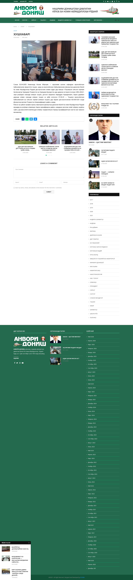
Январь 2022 (92, 501)
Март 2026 (91, 344)
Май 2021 (91, 525)
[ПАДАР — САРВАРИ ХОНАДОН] (94, 174)
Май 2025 (91, 384)
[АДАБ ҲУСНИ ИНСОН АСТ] (94, 163)
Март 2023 (91, 458)
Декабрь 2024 (92, 403)
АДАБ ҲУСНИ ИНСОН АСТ (109, 161)
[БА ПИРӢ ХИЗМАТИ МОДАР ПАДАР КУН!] (94, 185)
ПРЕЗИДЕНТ (94, 286)
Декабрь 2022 (92, 462)
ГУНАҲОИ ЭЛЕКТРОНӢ (83, 20)
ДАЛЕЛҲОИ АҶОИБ (96, 235)
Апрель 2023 (92, 454)
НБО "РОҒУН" (94, 278)
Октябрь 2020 (92, 549)
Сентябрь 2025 (92, 368)
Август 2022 (91, 478)
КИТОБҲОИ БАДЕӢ (96, 251)
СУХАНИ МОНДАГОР (96, 298)
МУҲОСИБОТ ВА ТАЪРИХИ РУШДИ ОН (110, 104)
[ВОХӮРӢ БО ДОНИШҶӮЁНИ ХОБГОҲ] (6, 549)
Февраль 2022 (92, 498)
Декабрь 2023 (92, 427)
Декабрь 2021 (92, 505)
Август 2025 (91, 372)
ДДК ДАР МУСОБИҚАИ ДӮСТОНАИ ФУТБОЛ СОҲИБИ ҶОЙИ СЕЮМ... (25, 148)
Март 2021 (91, 533)
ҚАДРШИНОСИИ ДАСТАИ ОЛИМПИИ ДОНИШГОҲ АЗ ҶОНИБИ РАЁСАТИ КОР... (72, 148)
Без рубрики (94, 227)
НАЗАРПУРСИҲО (95, 270)
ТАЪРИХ (16, 1)
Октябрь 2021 (92, 513)
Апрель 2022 (92, 490)
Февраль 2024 (92, 419)
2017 (91, 200)
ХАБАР (22, 26)
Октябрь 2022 (92, 470)
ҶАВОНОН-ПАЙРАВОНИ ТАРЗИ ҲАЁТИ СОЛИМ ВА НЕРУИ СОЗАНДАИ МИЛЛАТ (49, 148)
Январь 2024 (92, 423)
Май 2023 (91, 450)
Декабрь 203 (92, 568)
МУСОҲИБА (93, 266)
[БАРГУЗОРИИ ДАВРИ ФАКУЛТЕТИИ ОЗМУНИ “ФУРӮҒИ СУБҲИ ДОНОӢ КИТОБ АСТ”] (6, 571)
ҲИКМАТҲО (93, 310)
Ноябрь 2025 (92, 360)
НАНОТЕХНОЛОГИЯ (96, 274)
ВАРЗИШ (93, 231)
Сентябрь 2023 (92, 439)
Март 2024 (91, 415)
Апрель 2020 (92, 564)
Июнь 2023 (91, 447)
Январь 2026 (92, 352)
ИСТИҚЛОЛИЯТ (95, 243)
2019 (91, 208)
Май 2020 (91, 560)
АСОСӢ (17, 20)
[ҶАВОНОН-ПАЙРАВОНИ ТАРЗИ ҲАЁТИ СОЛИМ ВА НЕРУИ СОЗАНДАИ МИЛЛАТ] (49, 137)
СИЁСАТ (33, 20)
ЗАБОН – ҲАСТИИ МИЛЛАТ (100, 142)
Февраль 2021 (92, 537)
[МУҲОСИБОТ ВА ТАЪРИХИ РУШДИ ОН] (94, 106)
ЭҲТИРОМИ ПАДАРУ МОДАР (108, 151)
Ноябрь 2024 (92, 407)
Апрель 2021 (92, 529)
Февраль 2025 (92, 395)
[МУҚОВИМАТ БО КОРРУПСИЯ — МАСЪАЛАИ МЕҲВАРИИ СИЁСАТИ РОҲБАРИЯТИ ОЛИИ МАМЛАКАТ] (6, 558)
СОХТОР (24, 20)
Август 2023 (91, 443)
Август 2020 (91, 556)
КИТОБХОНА (98, 20)
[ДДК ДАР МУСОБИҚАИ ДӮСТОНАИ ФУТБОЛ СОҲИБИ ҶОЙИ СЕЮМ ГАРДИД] (25, 137)
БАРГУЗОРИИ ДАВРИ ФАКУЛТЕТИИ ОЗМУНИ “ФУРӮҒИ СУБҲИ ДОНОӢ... (20, 572)
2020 (91, 211)
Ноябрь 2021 (92, 509)
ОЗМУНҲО (93, 282)
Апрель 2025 (92, 388)
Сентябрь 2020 (92, 552)
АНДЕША (52, 20)
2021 (91, 215)
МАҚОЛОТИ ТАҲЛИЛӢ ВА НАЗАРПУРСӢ (102, 259)
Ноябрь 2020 (92, 545)
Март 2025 (91, 392)
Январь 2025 (92, 399)
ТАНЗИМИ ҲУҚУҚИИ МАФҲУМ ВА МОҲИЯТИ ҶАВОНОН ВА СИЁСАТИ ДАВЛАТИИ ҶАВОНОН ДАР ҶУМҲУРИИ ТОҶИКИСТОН (110, 40)
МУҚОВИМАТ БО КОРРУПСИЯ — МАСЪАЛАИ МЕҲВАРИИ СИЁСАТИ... (20, 559)
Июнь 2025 (91, 380)
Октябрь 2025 (92, 364)
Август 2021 (91, 521)
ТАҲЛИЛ (43, 20)
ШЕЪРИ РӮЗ (93, 314)
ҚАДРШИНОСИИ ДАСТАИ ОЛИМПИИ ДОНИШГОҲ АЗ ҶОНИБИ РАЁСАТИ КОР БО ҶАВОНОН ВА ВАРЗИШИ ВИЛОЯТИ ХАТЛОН (110, 81)
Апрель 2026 (92, 341)
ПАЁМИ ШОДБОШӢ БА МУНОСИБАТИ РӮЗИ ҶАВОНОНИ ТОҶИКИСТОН (110, 94)
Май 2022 (91, 486)
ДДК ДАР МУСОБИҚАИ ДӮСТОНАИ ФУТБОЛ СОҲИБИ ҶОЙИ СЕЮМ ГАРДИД (108, 54)
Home (15, 26)
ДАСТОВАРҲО (94, 239)
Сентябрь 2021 (92, 517)
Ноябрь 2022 (92, 466)
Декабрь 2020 (92, 541)
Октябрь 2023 (92, 435)
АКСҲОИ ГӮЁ (23, 1)
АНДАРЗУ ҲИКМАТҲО (65, 20)
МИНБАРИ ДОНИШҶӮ (97, 262)
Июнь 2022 (91, 482)
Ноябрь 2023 (92, 431)
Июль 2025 (91, 376)
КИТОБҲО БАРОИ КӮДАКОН (98, 247)
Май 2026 (91, 337)
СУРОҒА (31, 1)
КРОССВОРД (94, 255)
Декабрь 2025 (92, 356)
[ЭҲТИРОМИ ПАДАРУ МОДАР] (94, 153)
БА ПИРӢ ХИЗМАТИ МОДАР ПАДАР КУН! (108, 184)
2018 (91, 204)
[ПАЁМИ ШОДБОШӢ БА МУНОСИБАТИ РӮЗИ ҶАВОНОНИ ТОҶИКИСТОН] (94, 95)
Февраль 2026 (92, 348)
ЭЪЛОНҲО (93, 317)
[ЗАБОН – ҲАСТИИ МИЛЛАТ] (104, 130)
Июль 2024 (91, 411)
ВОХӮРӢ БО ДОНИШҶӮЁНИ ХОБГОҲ (20, 548)
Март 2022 (91, 494)
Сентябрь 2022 (92, 474)
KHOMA (82, 577)
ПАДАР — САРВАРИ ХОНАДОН (107, 173)
